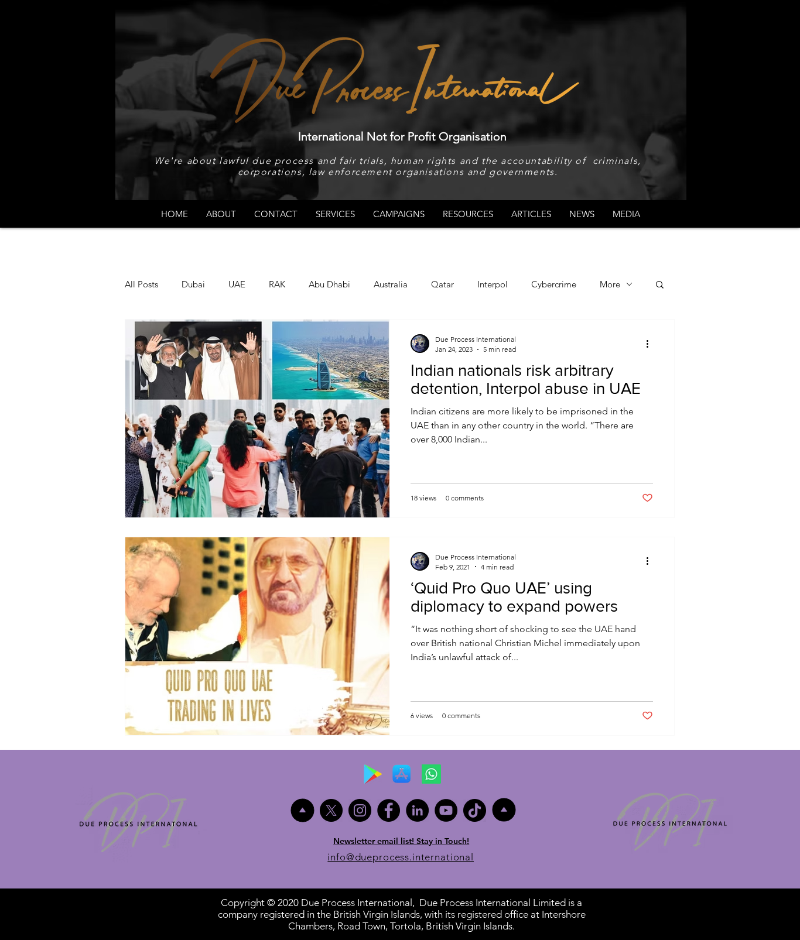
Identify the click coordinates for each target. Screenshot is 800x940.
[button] (659, 285)
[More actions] (651, 344)
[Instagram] (359, 810)
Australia (391, 284)
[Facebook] (388, 810)
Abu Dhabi (329, 284)
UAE (236, 284)
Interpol (492, 284)
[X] (331, 810)
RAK (277, 284)
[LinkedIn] (417, 810)
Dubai (193, 284)
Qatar (442, 284)
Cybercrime (553, 284)
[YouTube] (446, 810)
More (610, 284)
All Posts (141, 284)
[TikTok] (474, 810)
